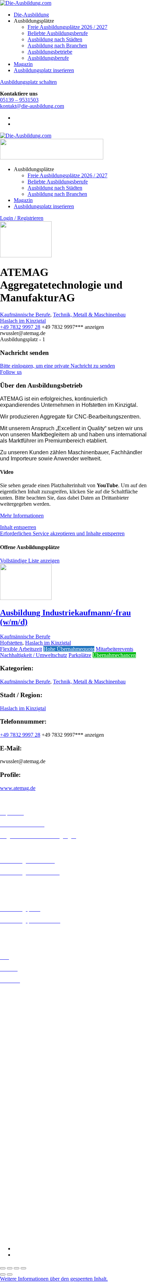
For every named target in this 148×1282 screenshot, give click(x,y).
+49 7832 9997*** (73, 327)
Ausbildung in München (26, 1090)
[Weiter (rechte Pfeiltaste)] (9, 1274)
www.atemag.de (17, 788)
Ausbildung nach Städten (55, 39)
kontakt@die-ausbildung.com (32, 106)
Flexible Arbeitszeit (21, 649)
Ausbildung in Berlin (23, 992)
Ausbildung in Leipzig (24, 1066)
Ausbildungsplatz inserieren (44, 70)
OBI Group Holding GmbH (30, 1200)
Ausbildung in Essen (22, 1023)
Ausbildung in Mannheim (28, 1084)
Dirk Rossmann (17, 1152)
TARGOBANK (17, 1225)
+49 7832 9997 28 (20, 327)
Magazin (23, 64)
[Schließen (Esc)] (23, 1268)
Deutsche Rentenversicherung (32, 1158)
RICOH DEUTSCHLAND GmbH (38, 1206)
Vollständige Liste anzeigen (30, 561)
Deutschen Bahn (18, 1133)
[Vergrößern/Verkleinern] (3, 1268)
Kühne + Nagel (17, 1188)
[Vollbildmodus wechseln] (9, 1268)
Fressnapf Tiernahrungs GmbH (33, 1182)
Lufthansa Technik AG (25, 1194)
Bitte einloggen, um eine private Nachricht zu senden (57, 366)
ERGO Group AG (20, 1164)
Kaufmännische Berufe (25, 314)
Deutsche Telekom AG (25, 1145)
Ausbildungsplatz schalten (28, 82)
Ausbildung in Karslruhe (27, 1053)
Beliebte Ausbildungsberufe (58, 33)
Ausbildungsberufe (48, 58)
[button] (54, 1279)
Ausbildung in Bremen (25, 998)
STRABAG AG (18, 1219)
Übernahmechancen (114, 655)
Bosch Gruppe (16, 1121)
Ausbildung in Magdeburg (28, 1078)
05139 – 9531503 (19, 100)
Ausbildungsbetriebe (50, 52)
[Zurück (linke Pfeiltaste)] (3, 1274)
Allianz (8, 1114)
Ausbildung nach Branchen (57, 45)
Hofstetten (11, 643)
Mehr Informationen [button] (22, 516)
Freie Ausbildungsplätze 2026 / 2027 (67, 27)
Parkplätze (79, 655)
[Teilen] (16, 1268)
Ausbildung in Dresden (25, 1011)
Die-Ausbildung (31, 15)
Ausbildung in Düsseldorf (28, 1017)
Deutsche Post (15, 1139)
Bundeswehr (14, 1127)
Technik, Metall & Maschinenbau (89, 314)
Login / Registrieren (21, 218)
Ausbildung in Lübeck (24, 1072)
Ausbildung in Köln (21, 1059)
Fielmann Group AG (22, 1176)
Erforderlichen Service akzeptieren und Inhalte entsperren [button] (62, 533)
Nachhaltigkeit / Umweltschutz (33, 655)
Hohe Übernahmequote (68, 649)
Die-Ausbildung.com (41, 1237)
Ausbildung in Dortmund (27, 1004)
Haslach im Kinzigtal (23, 321)
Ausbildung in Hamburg (26, 1035)
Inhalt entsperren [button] (18, 527)
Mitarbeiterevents (114, 649)
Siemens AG (14, 1213)
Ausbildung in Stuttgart (25, 1103)
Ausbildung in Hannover (27, 1042)
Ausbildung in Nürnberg (26, 1097)
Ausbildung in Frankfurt (26, 1029)
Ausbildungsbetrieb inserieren (32, 932)
